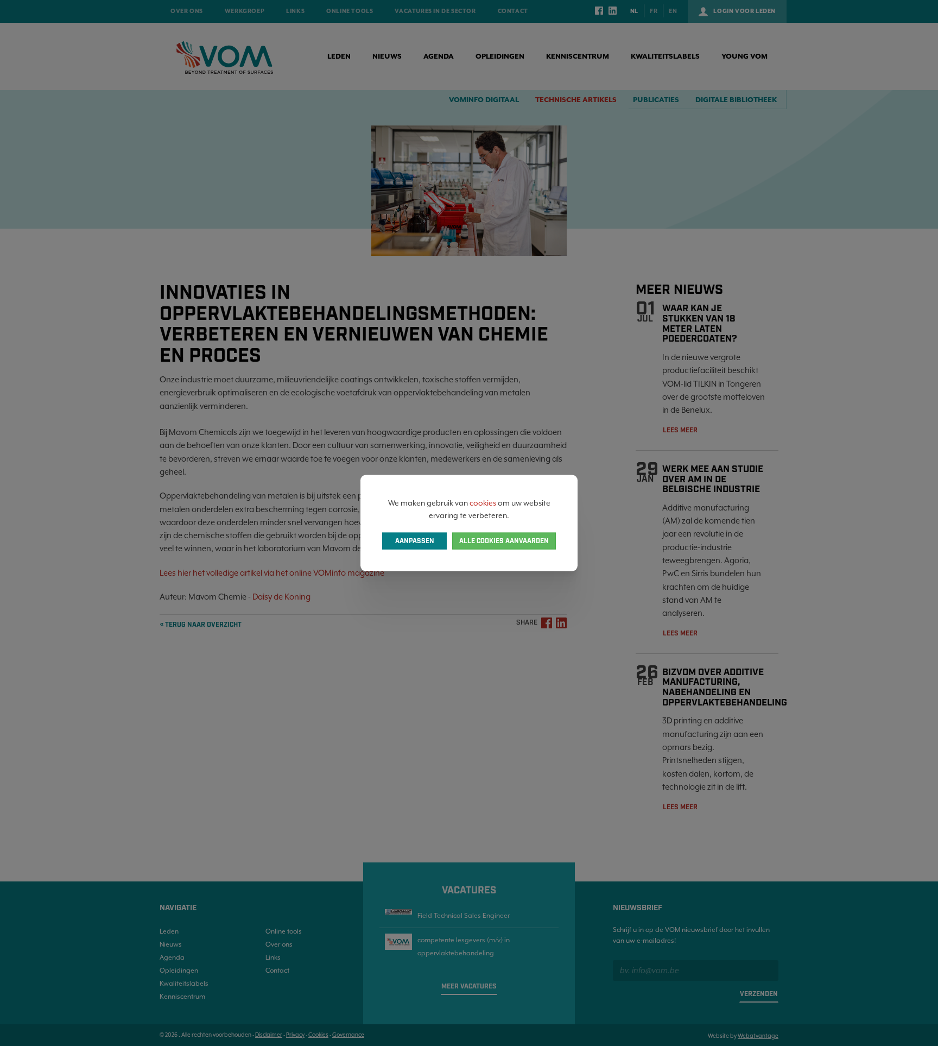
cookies (483, 503)
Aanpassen (414, 541)
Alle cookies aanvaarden (504, 541)
